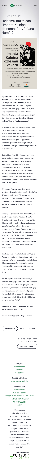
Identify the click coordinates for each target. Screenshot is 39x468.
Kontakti (19, 370)
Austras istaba (19, 390)
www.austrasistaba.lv (19, 381)
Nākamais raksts (27, 346)
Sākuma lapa (19, 367)
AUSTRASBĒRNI (19, 402)
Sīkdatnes (19, 373)
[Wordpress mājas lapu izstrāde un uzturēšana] (19, 456)
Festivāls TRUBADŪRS (20, 399)
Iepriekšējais (10, 328)
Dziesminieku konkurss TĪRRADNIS (19, 396)
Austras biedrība (19, 393)
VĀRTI (19, 405)
